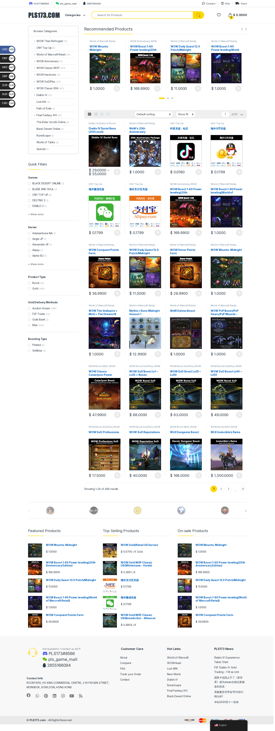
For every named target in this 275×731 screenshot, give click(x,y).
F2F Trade (38, 313)
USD (8, 49)
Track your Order (130, 674)
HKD (8, 67)
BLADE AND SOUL (43, 189)
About (123, 657)
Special (42, 149)
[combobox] (142, 15)
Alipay (36, 250)
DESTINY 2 (38, 200)
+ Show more (35, 214)
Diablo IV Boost (107, 123)
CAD (8, 103)
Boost (35, 282)
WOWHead (174, 663)
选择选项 (117, 172)
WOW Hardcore (48, 74)
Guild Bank (38, 319)
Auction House (41, 308)
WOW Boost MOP (98, 366)
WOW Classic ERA (50, 88)
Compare (125, 663)
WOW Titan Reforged (51, 41)
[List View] (107, 114)
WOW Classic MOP (102, 367)
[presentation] (246, 510)
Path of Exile (45, 108)
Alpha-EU (38, 255)
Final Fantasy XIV (49, 115)
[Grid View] (89, 114)
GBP (8, 76)
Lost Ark (43, 101)
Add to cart (117, 88)
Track (243, 3)
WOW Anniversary (139, 41)
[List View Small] (95, 114)
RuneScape (45, 135)
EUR (8, 85)
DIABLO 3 (38, 205)
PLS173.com (38, 720)
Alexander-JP (40, 244)
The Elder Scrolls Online (52, 122)
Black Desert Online (50, 128)
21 (243, 488)
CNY (8, 58)
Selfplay (37, 350)
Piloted (36, 344)
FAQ (227, 3)
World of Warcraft (178, 657)
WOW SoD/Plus (48, 81)
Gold (35, 288)
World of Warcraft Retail (102, 41)
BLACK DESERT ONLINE (46, 183)
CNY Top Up (177, 123)
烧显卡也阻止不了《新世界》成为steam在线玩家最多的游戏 (229, 682)
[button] (162, 98)
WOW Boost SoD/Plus (141, 366)
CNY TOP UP (40, 194)
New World (174, 674)
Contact (210, 3)
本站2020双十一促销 (226, 702)
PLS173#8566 (41, 3)
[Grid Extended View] (101, 114)
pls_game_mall (68, 3)
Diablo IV (93, 123)
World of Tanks (47, 142)
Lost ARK (172, 668)
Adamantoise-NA (42, 233)
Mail (34, 325)
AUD (8, 94)
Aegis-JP (37, 238)
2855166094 (94, 3)
